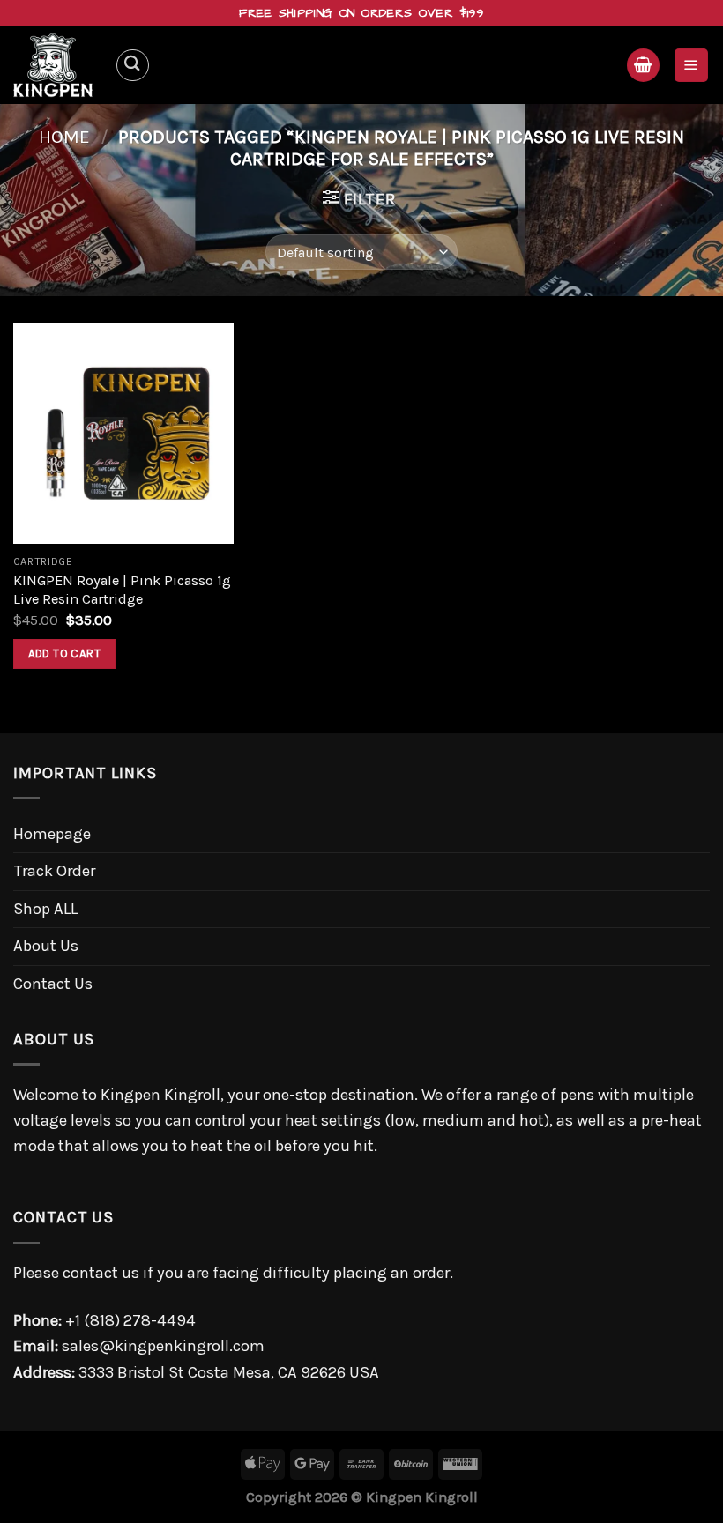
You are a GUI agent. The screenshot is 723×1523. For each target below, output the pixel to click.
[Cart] (643, 64)
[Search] (132, 65)
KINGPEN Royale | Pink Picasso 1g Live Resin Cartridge (122, 590)
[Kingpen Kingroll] (57, 65)
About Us (45, 945)
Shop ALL (45, 908)
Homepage (52, 833)
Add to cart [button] (64, 653)
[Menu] (691, 64)
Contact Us (53, 983)
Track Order (54, 870)
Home (64, 136)
